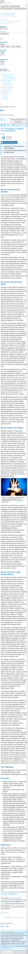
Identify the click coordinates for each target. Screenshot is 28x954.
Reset (2, 44)
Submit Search (4, 33)
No (9, 926)
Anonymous (13, 905)
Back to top (3, 912)
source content (22, 905)
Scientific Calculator (8, 85)
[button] (5, 96)
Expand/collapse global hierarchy (2, 125)
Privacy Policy (11, 944)
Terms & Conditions (20, 944)
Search (3, 952)
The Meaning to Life (18, 500)
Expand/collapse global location (26, 125)
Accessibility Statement (6, 946)
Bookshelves (17, 125)
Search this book (4, 28)
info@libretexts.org (8, 948)
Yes (4, 926)
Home (8, 125)
